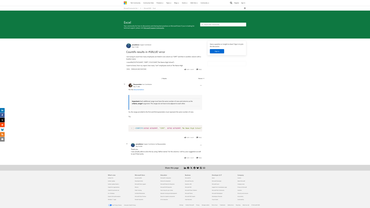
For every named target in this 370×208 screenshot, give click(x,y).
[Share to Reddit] (194, 168)
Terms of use (214, 205)
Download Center (139, 181)
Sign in (217, 51)
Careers (239, 178)
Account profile (138, 178)
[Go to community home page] (125, 2)
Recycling (238, 205)
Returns (136, 187)
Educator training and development (168, 193)
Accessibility (240, 196)
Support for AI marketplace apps (219, 187)
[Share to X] (191, 168)
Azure (213, 178)
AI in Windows (111, 193)
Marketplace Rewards (217, 196)
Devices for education (165, 181)
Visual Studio (215, 199)
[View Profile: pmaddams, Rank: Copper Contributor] (128, 45)
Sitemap (181, 205)
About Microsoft (241, 181)
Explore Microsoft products (114, 196)
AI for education (164, 199)
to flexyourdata (161, 144)
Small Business (188, 199)
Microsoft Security (189, 181)
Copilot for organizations (113, 187)
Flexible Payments (139, 199)
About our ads (246, 205)
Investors (240, 190)
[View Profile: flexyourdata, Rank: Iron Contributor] (130, 85)
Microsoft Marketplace (217, 193)
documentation (139, 89)
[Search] (231, 3)
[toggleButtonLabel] (244, 8)
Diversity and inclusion (243, 193)
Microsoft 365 (147, 8)
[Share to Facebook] (188, 168)
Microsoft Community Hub (130, 8)
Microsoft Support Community (154, 28)
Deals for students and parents (167, 196)
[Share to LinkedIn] (185, 168)
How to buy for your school (166, 190)
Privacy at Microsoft (242, 187)
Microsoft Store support (140, 184)
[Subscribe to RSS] (201, 168)
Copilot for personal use (113, 190)
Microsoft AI (188, 178)
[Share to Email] (204, 168)
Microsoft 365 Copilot (190, 196)
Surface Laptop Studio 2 (113, 184)
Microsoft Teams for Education (167, 184)
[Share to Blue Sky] (198, 168)
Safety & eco (231, 205)
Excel (154, 8)
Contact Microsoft (189, 205)
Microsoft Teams (189, 193)
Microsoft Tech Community (218, 190)
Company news (241, 184)
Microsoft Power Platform (191, 190)
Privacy (197, 205)
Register (236, 3)
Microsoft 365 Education (166, 187)
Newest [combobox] (201, 78)
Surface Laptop (111, 181)
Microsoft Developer (216, 181)
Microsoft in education (165, 178)
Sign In (243, 3)
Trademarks (222, 205)
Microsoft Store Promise (140, 196)
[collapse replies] (124, 84)
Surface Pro (110, 178)
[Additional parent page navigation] (141, 8)
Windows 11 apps (112, 199)
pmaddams (135, 45)
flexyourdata (137, 84)
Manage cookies (205, 205)
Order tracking (138, 190)
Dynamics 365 (188, 184)
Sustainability (241, 199)
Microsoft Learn (215, 184)
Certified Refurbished (140, 193)
